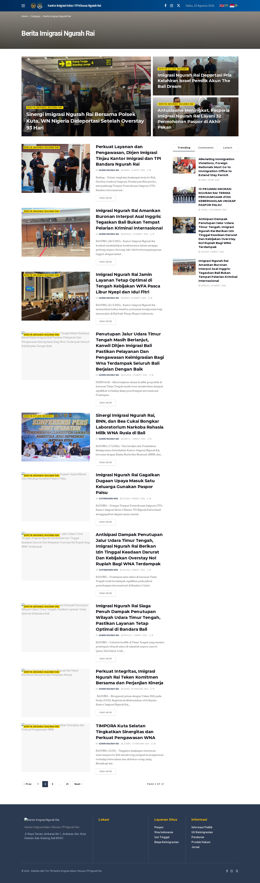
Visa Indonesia (163, 832)
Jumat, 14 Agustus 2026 (172, 94)
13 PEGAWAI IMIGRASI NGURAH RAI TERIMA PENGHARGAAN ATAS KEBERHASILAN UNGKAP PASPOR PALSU (217, 197)
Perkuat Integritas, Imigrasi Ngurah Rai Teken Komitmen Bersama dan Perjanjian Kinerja (129, 677)
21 (67, 784)
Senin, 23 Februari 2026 (135, 689)
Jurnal (195, 847)
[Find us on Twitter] (178, 5)
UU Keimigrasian (202, 832)
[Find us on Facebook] (165, 6)
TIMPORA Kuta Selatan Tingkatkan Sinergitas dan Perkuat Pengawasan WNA (125, 731)
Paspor (159, 827)
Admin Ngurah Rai (109, 170)
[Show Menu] (23, 5)
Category (35, 16)
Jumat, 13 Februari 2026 (136, 743)
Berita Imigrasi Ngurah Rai (57, 16)
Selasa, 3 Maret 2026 (133, 498)
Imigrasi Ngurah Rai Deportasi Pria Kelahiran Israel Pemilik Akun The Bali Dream (195, 81)
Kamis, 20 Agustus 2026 (65, 135)
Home (25, 16)
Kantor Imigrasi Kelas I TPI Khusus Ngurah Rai (74, 5)
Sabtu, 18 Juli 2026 (169, 135)
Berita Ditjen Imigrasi (173, 69)
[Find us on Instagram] (171, 6)
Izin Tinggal (161, 837)
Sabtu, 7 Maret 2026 (134, 439)
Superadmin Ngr (39, 135)
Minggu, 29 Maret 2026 (135, 234)
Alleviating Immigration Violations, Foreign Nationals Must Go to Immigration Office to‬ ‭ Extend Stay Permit (216, 167)
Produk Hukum (201, 842)
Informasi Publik (201, 827)
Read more (107, 198)
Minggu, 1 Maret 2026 (135, 635)
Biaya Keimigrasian (166, 842)
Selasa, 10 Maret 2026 (135, 375)
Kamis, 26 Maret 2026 (134, 298)
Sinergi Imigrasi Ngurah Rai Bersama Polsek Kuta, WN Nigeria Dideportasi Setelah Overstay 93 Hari (85, 121)
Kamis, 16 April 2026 (134, 170)
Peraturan (197, 837)
